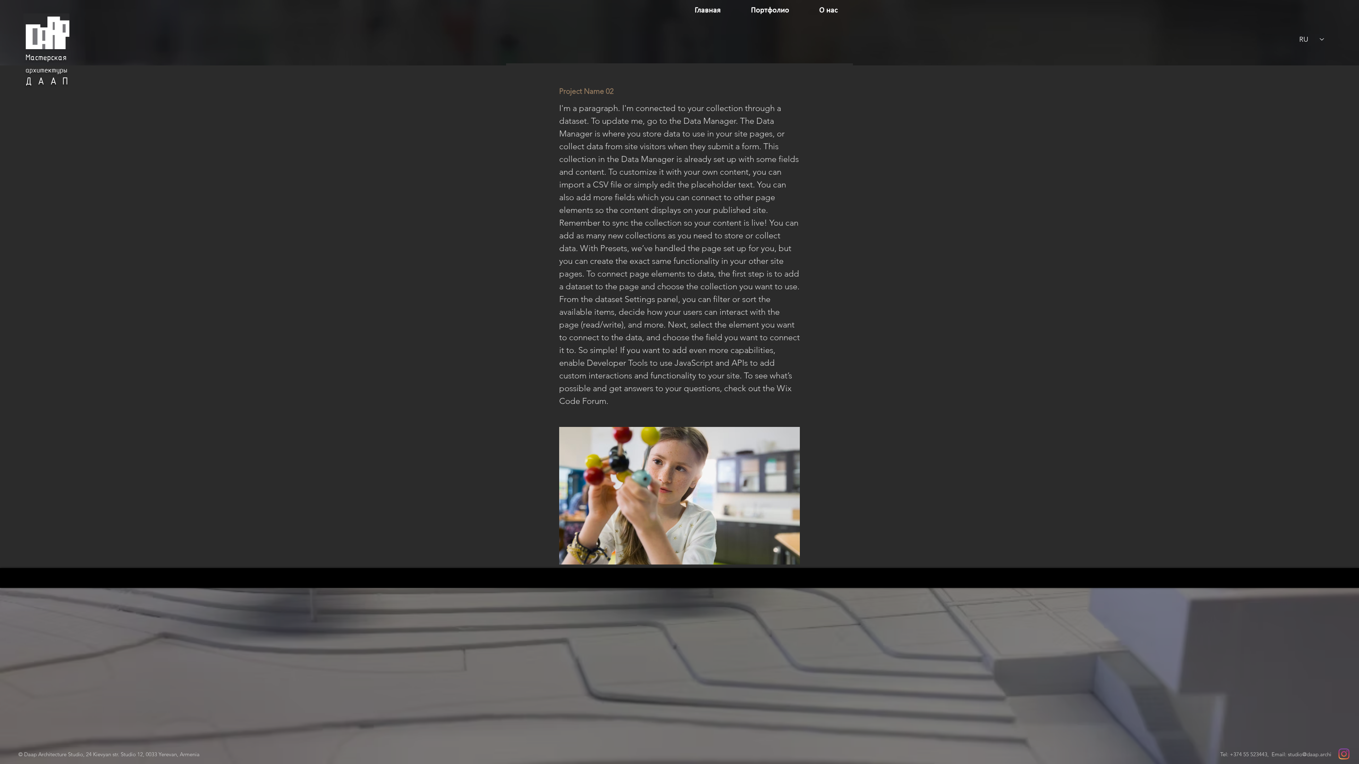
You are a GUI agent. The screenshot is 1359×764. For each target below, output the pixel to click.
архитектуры (46, 71)
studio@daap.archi (1309, 754)
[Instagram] (1343, 753)
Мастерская (46, 58)
